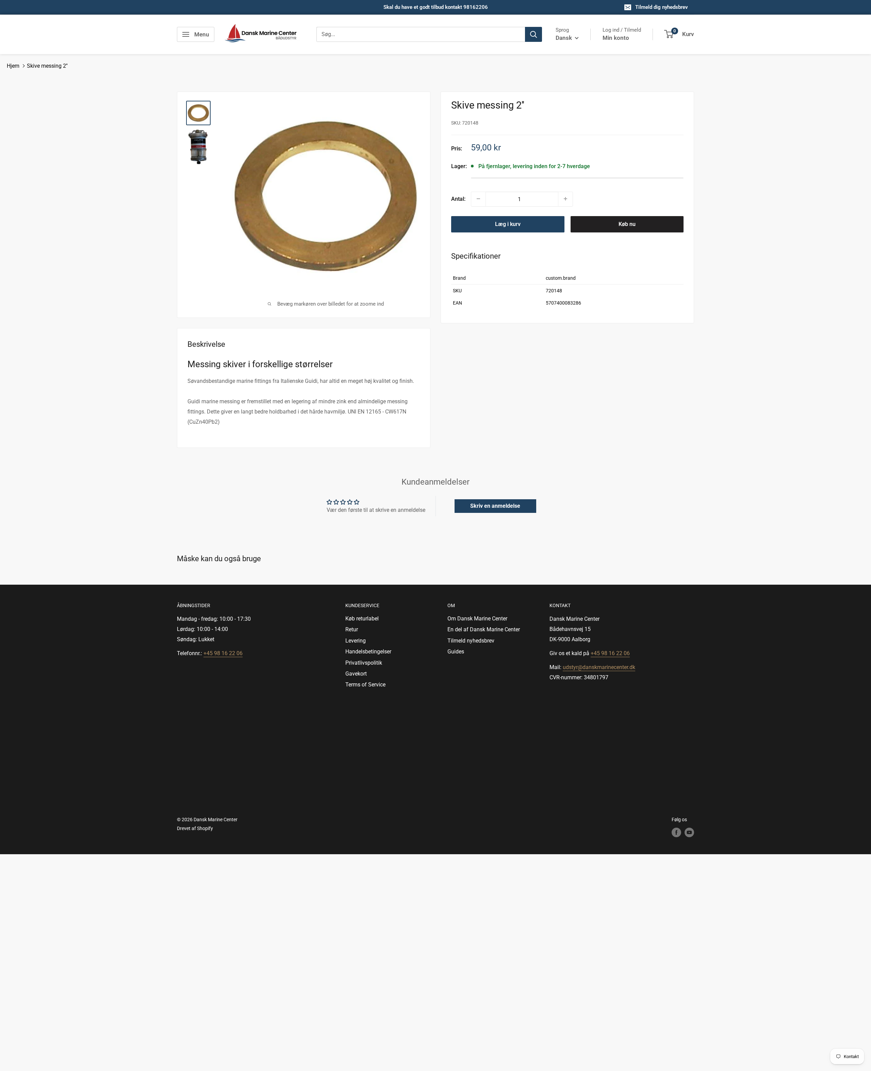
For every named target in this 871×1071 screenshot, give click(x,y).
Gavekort (356, 673)
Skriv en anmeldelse (495, 506)
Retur (351, 629)
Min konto (616, 37)
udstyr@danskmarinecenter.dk (599, 667)
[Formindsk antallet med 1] (478, 199)
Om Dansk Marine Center (477, 618)
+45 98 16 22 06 (223, 653)
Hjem (13, 66)
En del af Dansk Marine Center (483, 629)
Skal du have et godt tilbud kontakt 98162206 (435, 7)
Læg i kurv (508, 224)
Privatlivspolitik (363, 663)
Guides (455, 651)
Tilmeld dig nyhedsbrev (661, 7)
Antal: (458, 198)
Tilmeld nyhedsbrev (470, 640)
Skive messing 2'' (47, 66)
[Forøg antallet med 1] (565, 199)
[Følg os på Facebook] (676, 832)
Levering (355, 640)
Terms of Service (365, 684)
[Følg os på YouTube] (689, 832)
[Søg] (533, 34)
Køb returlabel (362, 618)
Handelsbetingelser (368, 651)
